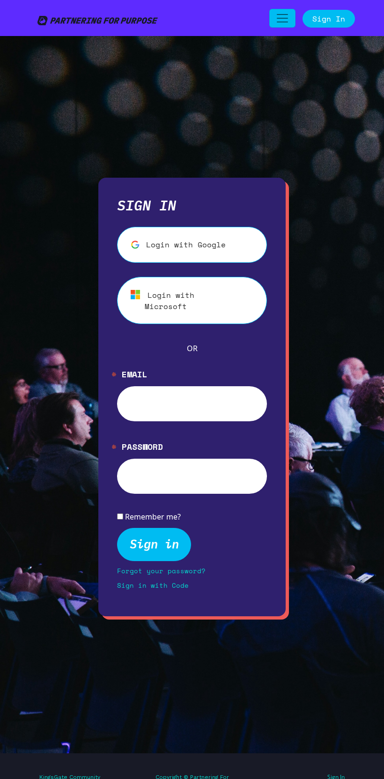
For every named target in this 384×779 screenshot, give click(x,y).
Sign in (154, 544)
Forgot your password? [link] (161, 571)
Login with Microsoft (169, 300)
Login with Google (186, 244)
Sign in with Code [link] (153, 585)
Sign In (328, 18)
